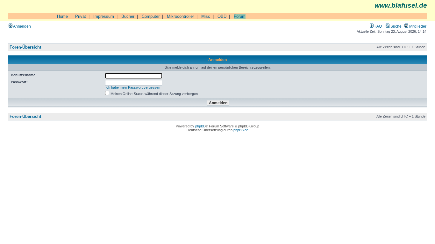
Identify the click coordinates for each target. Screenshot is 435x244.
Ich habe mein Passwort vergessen (132, 87)
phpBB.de (240, 130)
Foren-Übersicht (25, 47)
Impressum (103, 16)
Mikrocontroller (180, 16)
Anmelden (21, 26)
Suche (395, 26)
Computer (151, 16)
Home (62, 16)
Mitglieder (417, 26)
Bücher (127, 16)
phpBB (200, 126)
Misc (205, 16)
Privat (80, 16)
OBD (222, 16)
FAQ (378, 26)
